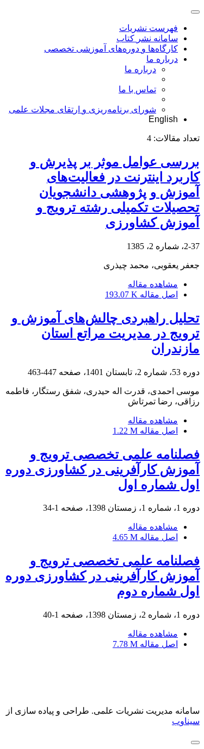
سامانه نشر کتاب (147, 38)
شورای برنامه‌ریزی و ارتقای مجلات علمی (82, 109)
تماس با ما (137, 89)
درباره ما (162, 59)
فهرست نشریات (148, 28)
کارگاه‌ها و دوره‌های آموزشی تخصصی (111, 48)
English (163, 119)
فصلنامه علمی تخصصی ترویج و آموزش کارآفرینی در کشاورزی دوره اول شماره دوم (102, 576)
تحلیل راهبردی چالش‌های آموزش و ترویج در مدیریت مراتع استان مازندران (105, 333)
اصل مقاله (141, 294)
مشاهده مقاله (153, 284)
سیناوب (186, 721)
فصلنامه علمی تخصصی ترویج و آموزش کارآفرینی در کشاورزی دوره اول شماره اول (102, 469)
